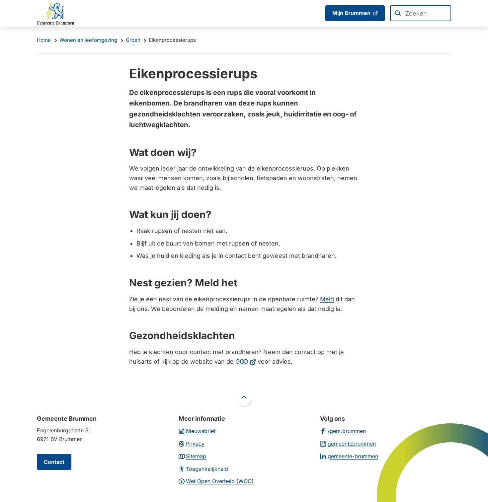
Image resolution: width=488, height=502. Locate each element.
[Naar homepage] (55, 13)
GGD (245, 361)
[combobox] (420, 13)
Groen (133, 40)
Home (44, 40)
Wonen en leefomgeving (88, 40)
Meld (327, 299)
